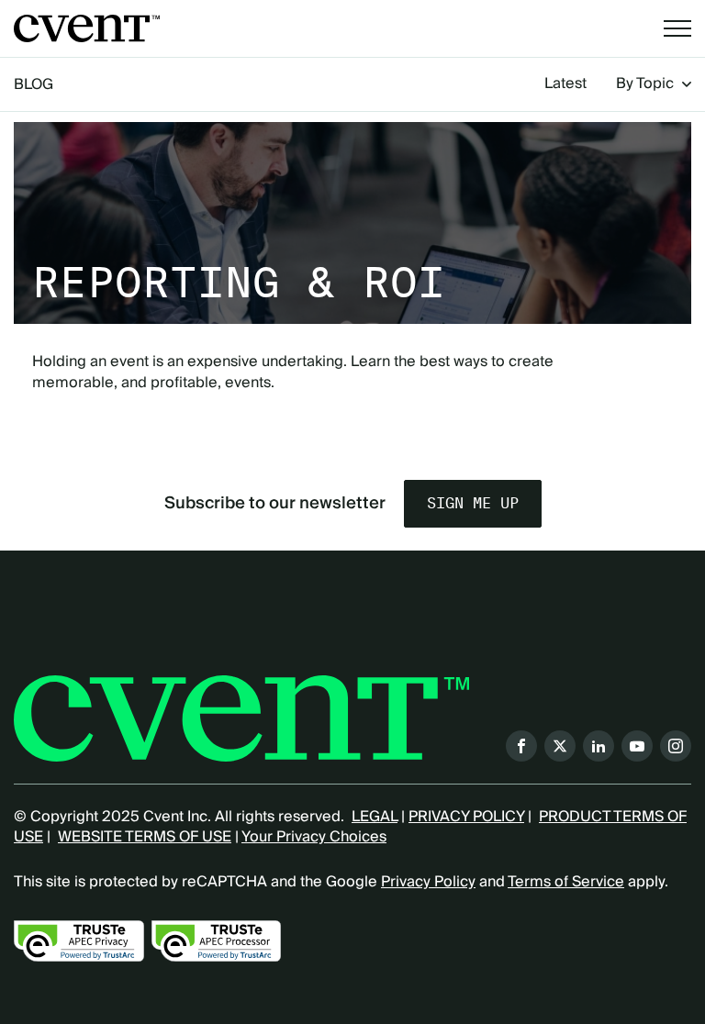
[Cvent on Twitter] (560, 746)
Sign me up (473, 503)
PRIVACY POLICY (466, 816)
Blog (33, 84)
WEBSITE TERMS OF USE (144, 837)
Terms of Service (566, 882)
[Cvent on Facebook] (521, 746)
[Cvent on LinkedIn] (598, 746)
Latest (565, 84)
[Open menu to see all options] (677, 28)
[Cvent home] (87, 28)
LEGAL (374, 816)
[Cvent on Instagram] (675, 746)
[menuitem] (565, 84)
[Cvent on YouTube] (637, 746)
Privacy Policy (428, 882)
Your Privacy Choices (313, 837)
